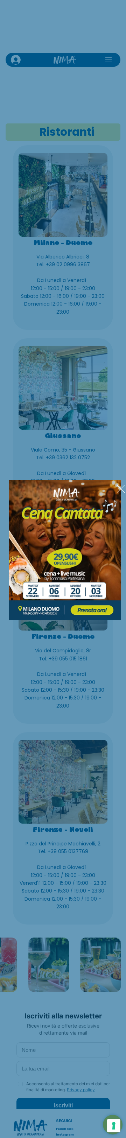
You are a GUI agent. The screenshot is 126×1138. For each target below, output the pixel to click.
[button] (121, 489)
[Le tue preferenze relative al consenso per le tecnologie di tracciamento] (113, 1125)
